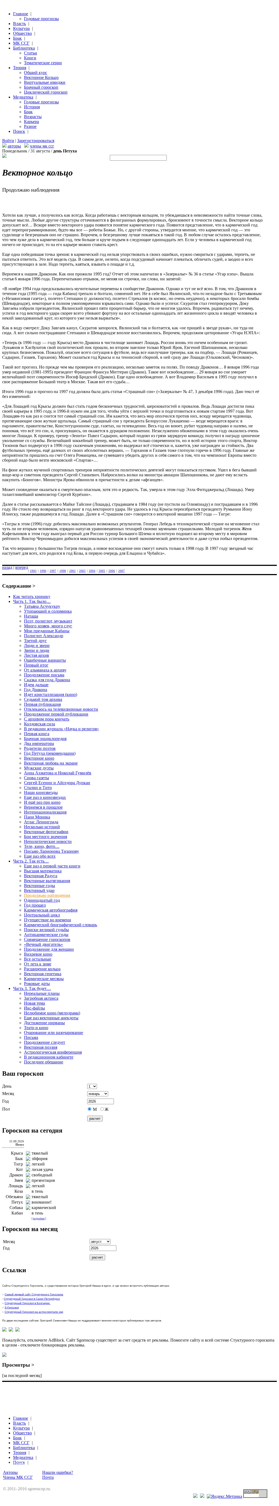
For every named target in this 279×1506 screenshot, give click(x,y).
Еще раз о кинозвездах (45, 797)
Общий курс (35, 72)
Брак (17, 38)
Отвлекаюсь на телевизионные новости (61, 709)
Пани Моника (37, 817)
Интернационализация (45, 812)
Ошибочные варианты (45, 660)
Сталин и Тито (38, 787)
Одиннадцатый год (42, 900)
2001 (72, 570)
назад (7, 567)
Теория (19, 67)
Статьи (30, 53)
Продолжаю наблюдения (47, 895)
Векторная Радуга (40, 875)
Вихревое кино (38, 954)
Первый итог (36, 665)
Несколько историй (42, 826)
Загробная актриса (41, 998)
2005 (102, 570)
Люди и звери (37, 645)
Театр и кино (36, 1027)
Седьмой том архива (43, 699)
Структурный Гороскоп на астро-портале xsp (34, 1311)
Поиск (19, 131)
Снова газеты (36, 777)
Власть (19, 23)
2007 (121, 570)
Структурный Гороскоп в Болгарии (27, 1303)
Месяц (8, 1093)
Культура (21, 28)
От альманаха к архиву (45, 670)
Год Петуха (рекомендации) (49, 753)
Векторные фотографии (46, 831)
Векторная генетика (42, 973)
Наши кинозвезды (41, 792)
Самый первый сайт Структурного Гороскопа (34, 1294)
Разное (30, 126)
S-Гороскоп (12, 1307)
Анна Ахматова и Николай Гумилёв (57, 773)
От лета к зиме (37, 964)
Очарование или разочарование (53, 1032)
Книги (30, 58)
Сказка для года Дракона (47, 679)
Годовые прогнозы (41, 18)
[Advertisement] (101, 1391)
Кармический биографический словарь (60, 924)
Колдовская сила (39, 724)
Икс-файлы (34, 1008)
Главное (20, 13)
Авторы (10, 1472)
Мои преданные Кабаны (46, 630)
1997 (53, 570)
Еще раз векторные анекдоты (51, 1018)
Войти (8, 140)
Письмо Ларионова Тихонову (51, 851)
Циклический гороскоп (46, 92)
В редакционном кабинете (48, 1057)
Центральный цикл (42, 915)
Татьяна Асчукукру (42, 606)
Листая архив (36, 655)
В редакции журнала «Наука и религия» (61, 728)
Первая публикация (42, 704)
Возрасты (33, 116)
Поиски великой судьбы (46, 929)
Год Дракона (35, 689)
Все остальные (37, 959)
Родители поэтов (40, 748)
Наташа (31, 616)
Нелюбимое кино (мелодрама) (52, 1013)
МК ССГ (21, 43)
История (32, 107)
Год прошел (35, 905)
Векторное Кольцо (41, 77)
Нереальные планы (42, 993)
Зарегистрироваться (35, 140)
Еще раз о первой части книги (52, 866)
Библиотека (24, 48)
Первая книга (36, 733)
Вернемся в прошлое (43, 807)
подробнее (39, 1218)
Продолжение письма (44, 675)
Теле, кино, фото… (41, 846)
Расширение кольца (42, 969)
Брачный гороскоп (41, 87)
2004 (92, 570)
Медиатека (23, 97)
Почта (48, 1477)
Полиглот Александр (43, 635)
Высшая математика (43, 871)
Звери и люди (36, 650)
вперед (21, 567)
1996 (43, 570)
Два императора (39, 743)
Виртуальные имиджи (44, 82)
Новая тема (34, 1003)
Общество (22, 33)
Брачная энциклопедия (45, 738)
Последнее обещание (43, 1062)
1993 (33, 570)
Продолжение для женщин (49, 949)
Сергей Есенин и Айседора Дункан (57, 782)
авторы (14, 146)
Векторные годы (39, 885)
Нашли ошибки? (57, 1472)
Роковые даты (37, 983)
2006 (111, 570)
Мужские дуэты (39, 768)
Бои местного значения (45, 836)
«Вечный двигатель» (43, 944)
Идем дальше (36, 684)
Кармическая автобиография (50, 910)
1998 (62, 570)
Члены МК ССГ (18, 1477)
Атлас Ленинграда (41, 822)
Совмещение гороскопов (47, 939)
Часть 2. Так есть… (31, 861)
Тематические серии (43, 62)
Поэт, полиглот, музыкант (48, 621)
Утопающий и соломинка (48, 611)
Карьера (31, 121)
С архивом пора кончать (46, 719)
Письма (31, 1037)
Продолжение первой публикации (56, 714)
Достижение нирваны (44, 1022)
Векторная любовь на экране (51, 763)
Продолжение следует (44, 1042)
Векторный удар (39, 890)
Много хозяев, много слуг (48, 626)
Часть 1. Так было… (32, 601)
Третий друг (35, 640)
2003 (82, 570)
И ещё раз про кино (42, 802)
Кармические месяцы (44, 978)
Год (5, 1101)
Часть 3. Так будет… (32, 988)
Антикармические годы (46, 934)
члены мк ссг (42, 146)
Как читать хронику (31, 596)
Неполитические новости (48, 841)
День (6, 1086)
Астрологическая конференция (53, 1052)
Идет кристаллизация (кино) (50, 694)
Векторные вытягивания (47, 880)
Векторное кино (39, 758)
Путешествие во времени (47, 920)
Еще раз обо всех (40, 856)
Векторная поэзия (40, 1047)
